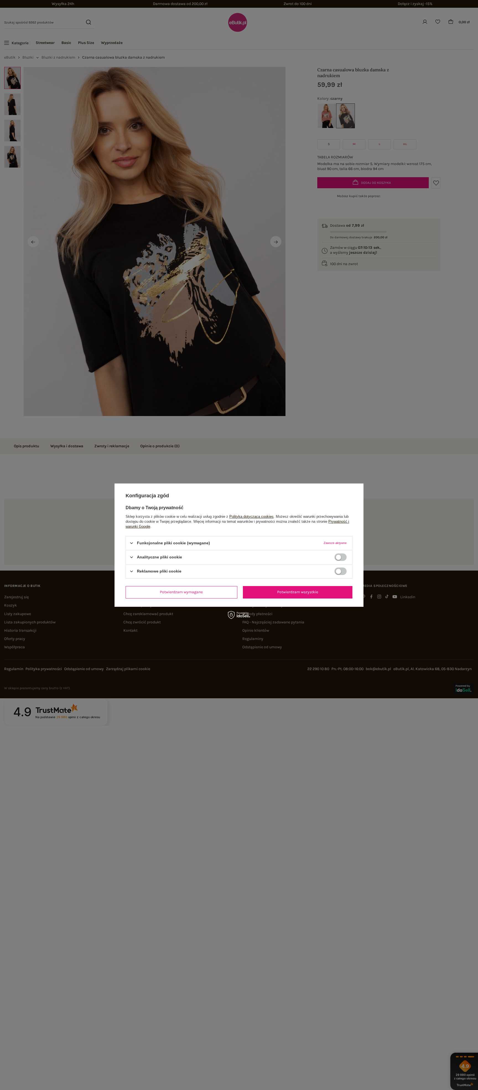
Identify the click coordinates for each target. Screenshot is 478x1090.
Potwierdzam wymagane (181, 592)
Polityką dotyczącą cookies (251, 516)
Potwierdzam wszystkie (297, 592)
